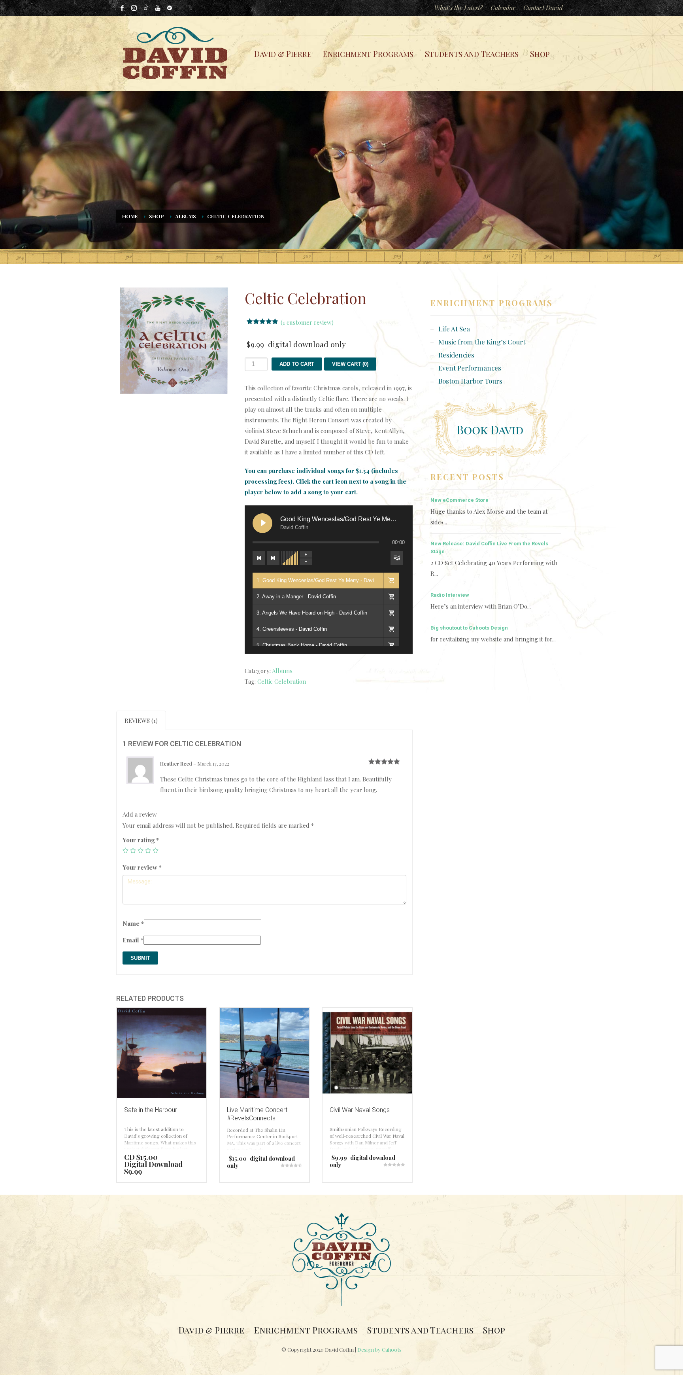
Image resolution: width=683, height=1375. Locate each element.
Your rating (141, 840)
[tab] (141, 720)
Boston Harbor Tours (470, 380)
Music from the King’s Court (481, 341)
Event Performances (469, 367)
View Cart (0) (350, 364)
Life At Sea (454, 328)
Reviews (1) (141, 720)
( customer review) (307, 322)
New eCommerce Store (459, 500)
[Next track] (273, 558)
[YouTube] (158, 8)
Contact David (543, 8)
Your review (142, 867)
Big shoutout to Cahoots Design (469, 628)
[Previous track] (259, 558)
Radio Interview (449, 595)
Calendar (503, 8)
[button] (391, 580)
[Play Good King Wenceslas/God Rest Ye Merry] (262, 523)
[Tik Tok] (146, 8)
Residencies (456, 354)
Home (130, 216)
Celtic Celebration (281, 681)
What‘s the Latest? (458, 8)
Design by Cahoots (379, 1349)
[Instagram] (134, 8)
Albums (185, 216)
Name (133, 923)
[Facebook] (122, 8)
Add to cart (296, 364)
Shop (156, 216)
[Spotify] (169, 8)
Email (133, 940)
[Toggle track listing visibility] (397, 558)
